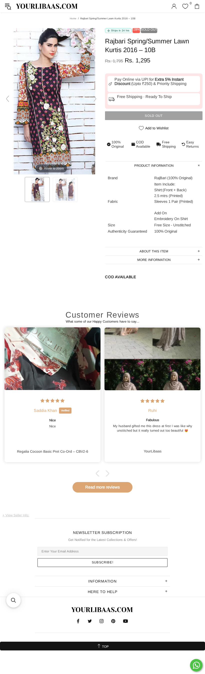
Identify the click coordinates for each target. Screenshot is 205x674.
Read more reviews (102, 487)
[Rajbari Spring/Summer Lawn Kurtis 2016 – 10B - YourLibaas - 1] (37, 189)
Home (73, 18)
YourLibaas (47, 6)
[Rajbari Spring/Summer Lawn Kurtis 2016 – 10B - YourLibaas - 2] (65, 189)
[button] (98, 473)
